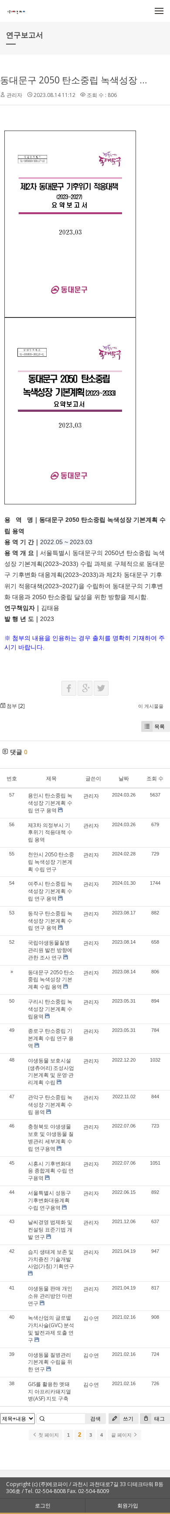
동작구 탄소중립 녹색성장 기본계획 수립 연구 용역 (50, 921)
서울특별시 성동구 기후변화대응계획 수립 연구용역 (49, 1200)
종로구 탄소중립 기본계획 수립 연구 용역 (51, 1038)
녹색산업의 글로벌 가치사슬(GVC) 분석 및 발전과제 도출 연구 (51, 1328)
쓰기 (127, 1418)
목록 (159, 726)
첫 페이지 (48, 1435)
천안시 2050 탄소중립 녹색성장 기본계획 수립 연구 (51, 862)
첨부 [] (15, 706)
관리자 (14, 95)
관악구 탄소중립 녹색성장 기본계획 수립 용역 (50, 1104)
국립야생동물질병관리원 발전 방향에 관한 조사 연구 (50, 950)
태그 (159, 1418)
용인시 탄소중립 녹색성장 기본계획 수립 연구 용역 (50, 803)
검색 (95, 1418)
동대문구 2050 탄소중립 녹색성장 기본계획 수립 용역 (51, 980)
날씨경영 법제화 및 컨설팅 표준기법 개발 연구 (50, 1229)
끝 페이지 (122, 1435)
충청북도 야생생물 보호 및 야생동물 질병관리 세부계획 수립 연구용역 (51, 1137)
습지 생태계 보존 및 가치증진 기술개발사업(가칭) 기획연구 (51, 1259)
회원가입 (127, 1505)
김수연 (91, 1318)
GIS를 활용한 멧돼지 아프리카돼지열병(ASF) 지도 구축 (49, 1391)
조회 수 (154, 778)
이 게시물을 (150, 706)
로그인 (43, 1505)
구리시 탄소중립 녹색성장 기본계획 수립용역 (50, 1009)
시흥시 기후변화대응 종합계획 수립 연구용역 (51, 1171)
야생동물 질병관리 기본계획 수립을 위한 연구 (50, 1362)
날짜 (124, 778)
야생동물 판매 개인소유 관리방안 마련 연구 (50, 1296)
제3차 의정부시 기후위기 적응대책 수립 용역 (50, 832)
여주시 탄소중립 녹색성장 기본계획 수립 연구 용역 (50, 891)
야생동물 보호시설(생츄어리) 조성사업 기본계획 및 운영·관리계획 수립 (51, 1071)
